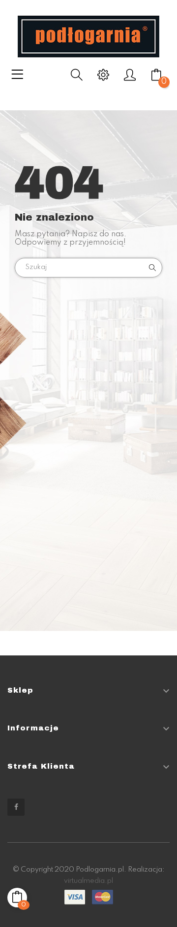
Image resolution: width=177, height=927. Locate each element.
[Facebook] (16, 807)
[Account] (130, 78)
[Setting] (103, 78)
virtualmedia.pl (88, 880)
